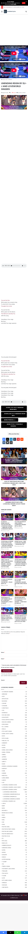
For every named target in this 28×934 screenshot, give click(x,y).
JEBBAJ (4, 754)
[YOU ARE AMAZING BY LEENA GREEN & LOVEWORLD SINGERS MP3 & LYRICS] (21, 516)
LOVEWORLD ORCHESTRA (10, 792)
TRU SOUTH (5, 873)
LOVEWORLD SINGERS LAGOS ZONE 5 (11, 787)
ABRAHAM (4, 694)
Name (3, 652)
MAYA (3, 808)
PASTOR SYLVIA (6, 836)
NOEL (3, 819)
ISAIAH (3, 747)
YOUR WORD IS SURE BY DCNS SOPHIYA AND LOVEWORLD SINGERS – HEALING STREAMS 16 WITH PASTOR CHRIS (7, 544)
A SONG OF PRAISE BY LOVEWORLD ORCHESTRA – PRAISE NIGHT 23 (6, 581)
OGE (7, 453)
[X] (7, 439)
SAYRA (3, 850)
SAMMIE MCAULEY (6, 845)
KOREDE (4, 773)
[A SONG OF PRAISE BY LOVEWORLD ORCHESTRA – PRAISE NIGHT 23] (7, 574)
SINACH (4, 857)
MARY (3, 805)
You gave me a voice (6, 306)
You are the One (5, 300)
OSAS (3, 824)
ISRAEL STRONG (6, 752)
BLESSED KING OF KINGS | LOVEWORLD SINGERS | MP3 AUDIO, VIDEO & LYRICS (7, 618)
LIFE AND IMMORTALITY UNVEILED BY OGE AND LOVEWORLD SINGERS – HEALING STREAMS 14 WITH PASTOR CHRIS (21, 618)
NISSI (3, 815)
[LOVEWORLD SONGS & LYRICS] (10, 11)
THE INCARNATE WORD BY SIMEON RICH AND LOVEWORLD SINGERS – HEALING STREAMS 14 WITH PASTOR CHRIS (21, 562)
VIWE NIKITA (5, 887)
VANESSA (4, 882)
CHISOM (4, 703)
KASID (3, 763)
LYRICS (4, 803)
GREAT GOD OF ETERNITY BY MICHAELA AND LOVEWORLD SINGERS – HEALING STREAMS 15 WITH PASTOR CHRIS (7, 563)
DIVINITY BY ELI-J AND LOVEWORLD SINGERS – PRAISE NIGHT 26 (20, 543)
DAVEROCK (4, 712)
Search (3, 680)
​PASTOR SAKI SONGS (7, 831)
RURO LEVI (4, 843)
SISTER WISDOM (6, 859)
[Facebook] (3, 439)
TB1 (3, 864)
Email (3, 658)
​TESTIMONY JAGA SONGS (8, 868)
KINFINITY (4, 768)
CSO (3, 710)
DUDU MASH (5, 724)
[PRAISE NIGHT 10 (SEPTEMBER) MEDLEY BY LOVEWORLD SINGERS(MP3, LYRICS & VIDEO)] (7, 592)
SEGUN (4, 852)
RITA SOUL (4, 840)
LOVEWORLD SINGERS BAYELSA (11, 794)
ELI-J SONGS (9, 79)
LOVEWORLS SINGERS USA (8, 801)
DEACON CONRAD (6, 722)
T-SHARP (4, 861)
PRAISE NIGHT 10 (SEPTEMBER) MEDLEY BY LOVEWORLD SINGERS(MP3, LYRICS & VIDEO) (6, 600)
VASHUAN (4, 885)
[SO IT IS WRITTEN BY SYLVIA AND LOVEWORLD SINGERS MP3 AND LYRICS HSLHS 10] (21, 574)
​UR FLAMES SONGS (7, 880)
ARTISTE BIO (5, 698)
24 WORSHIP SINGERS (7, 691)
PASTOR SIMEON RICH (7, 833)
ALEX (3, 696)
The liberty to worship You (8, 313)
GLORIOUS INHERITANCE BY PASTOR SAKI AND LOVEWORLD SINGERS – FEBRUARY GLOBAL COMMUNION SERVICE (7, 525)
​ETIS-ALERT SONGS (7, 731)
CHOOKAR (4, 705)
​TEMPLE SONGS (6, 866)
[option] (14, 456)
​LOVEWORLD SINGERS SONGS (9, 789)
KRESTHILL (5, 775)
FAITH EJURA (5, 738)
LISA (3, 782)
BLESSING (4, 701)
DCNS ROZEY (5, 717)
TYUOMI (4, 875)
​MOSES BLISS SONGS (7, 812)
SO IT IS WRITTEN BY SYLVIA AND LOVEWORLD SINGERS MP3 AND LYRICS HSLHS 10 (21, 582)
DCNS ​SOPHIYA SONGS (8, 719)
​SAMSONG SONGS (6, 847)
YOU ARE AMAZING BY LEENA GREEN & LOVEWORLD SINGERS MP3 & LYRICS (20, 524)
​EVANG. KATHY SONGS (7, 733)
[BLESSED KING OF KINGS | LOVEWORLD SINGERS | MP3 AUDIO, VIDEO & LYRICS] (7, 610)
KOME (3, 770)
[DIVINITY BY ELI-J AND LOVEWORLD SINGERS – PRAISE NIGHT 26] (21, 536)
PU (2, 838)
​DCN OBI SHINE (6, 715)
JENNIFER (4, 759)
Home (3, 79)
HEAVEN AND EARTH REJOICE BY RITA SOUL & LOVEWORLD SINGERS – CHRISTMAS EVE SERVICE (21, 600)
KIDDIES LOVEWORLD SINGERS (9, 766)
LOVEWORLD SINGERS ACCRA (9, 784)
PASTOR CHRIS (5, 826)
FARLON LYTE (5, 740)
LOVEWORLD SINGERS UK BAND (11, 798)
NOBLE (3, 817)
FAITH (3, 736)
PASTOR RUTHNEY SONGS (8, 829)
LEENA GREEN (5, 777)
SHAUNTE (4, 854)
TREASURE (4, 871)
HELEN (3, 745)
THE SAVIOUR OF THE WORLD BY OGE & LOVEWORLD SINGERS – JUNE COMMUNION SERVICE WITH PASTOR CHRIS (14, 460)
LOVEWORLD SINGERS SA (10, 796)
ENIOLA (4, 729)
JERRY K (4, 761)
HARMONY (4, 743)
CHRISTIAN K (5, 708)
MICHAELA (4, 810)
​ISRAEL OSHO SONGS (7, 750)
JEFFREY (4, 757)
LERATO (4, 780)
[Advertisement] (14, 30)
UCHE (3, 878)
